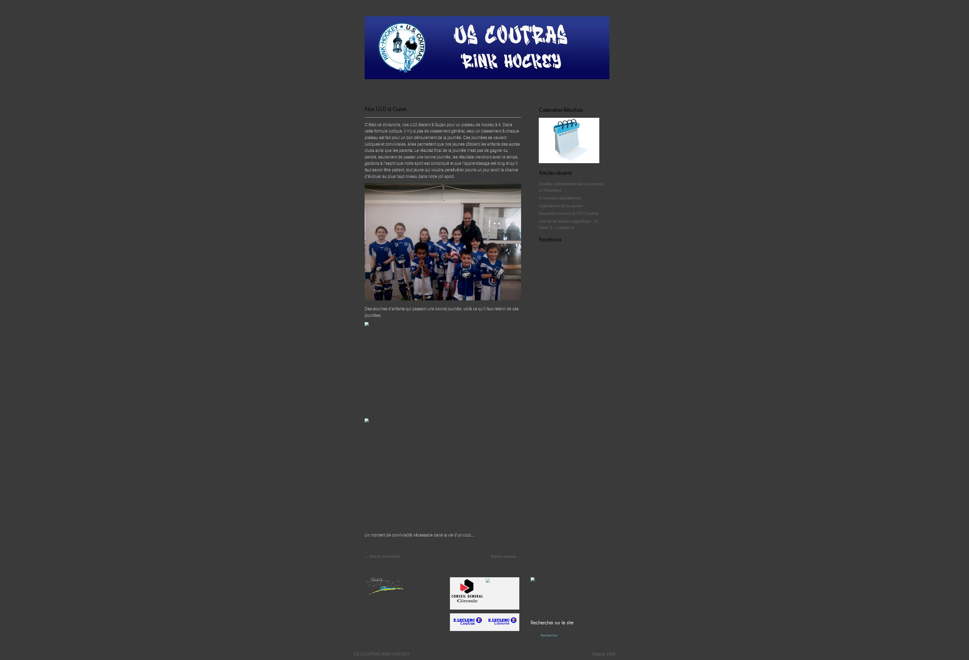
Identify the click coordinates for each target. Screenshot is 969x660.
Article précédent (382, 556)
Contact (492, 90)
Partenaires (515, 90)
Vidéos (456, 90)
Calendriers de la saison (560, 206)
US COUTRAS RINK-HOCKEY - (383, 654)
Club (473, 90)
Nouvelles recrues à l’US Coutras (569, 213)
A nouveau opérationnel (560, 198)
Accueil (370, 90)
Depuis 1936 (604, 654)
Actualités (392, 90)
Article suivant (506, 556)
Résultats (415, 90)
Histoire (437, 90)
